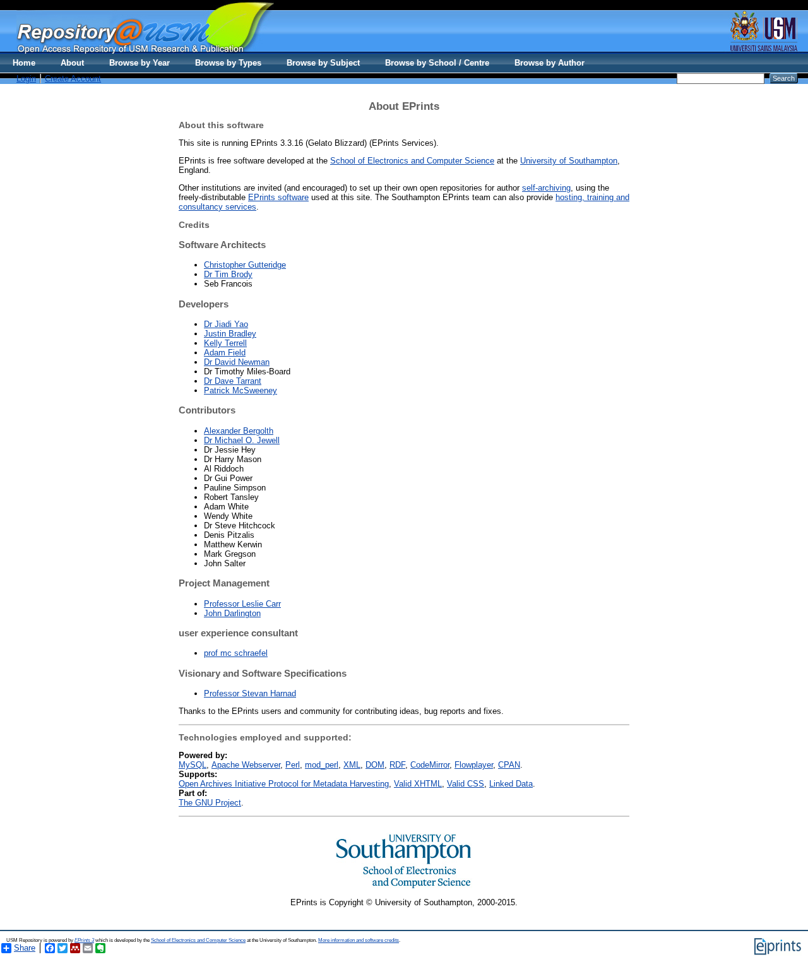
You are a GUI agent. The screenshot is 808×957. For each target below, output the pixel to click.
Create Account (73, 78)
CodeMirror (429, 765)
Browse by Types (228, 63)
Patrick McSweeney (240, 390)
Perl (292, 765)
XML (351, 765)
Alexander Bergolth (238, 431)
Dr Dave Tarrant (232, 381)
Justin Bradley (230, 333)
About (72, 63)
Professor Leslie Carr (242, 604)
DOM (374, 765)
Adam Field (225, 352)
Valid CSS (465, 783)
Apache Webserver (245, 765)
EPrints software (278, 197)
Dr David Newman (237, 362)
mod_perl (321, 765)
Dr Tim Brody (228, 274)
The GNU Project (210, 802)
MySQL (192, 765)
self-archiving (546, 188)
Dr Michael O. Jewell (242, 440)
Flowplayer (473, 765)
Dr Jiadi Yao (226, 324)
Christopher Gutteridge (245, 265)
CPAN (509, 765)
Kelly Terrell (225, 343)
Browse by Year (139, 63)
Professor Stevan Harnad (250, 693)
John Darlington (232, 613)
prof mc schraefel (236, 653)
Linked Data (511, 783)
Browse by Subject (323, 63)
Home (24, 63)
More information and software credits (358, 940)
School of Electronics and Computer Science (412, 160)
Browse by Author (549, 63)
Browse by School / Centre (437, 63)
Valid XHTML (418, 783)
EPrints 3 (84, 940)
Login (26, 78)
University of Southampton (568, 160)
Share (24, 948)
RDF (397, 765)
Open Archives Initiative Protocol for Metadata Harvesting (284, 783)
